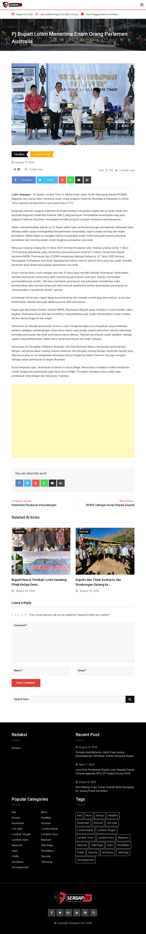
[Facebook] (19, 483)
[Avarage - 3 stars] (18, 615)
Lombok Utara (20, 839)
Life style (17, 828)
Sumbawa (17, 861)
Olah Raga (47, 845)
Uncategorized (20, 867)
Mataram (46, 839)
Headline (19, 154)
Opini (14, 850)
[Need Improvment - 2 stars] (15, 615)
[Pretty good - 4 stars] (22, 615)
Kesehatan (18, 823)
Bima (44, 812)
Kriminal (45, 823)
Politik (15, 856)
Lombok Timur (41, 154)
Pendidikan (47, 850)
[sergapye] (18, 169)
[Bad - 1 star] (12, 615)
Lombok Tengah (21, 834)
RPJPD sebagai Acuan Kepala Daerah (110, 505)
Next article (126, 501)
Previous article (22, 501)
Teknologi (46, 861)
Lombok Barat (49, 828)
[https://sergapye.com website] (14, 169)
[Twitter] (28, 483)
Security (46, 856)
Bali (14, 812)
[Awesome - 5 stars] (25, 615)
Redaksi (16, 748)
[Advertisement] (73, 421)
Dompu (16, 817)
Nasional (17, 845)
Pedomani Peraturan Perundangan (34, 505)
